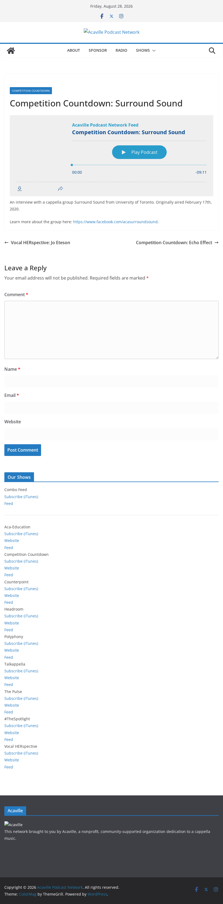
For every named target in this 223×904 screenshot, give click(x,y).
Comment (16, 295)
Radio (121, 50)
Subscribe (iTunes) (21, 496)
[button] (153, 51)
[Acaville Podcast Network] (10, 50)
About (73, 50)
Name (12, 369)
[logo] (13, 824)
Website (12, 422)
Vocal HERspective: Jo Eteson (40, 243)
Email (11, 395)
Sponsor (98, 50)
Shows (143, 50)
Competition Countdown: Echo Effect (174, 243)
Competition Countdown (31, 91)
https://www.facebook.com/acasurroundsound (115, 221)
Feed (8, 503)
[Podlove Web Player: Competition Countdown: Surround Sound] (111, 155)
